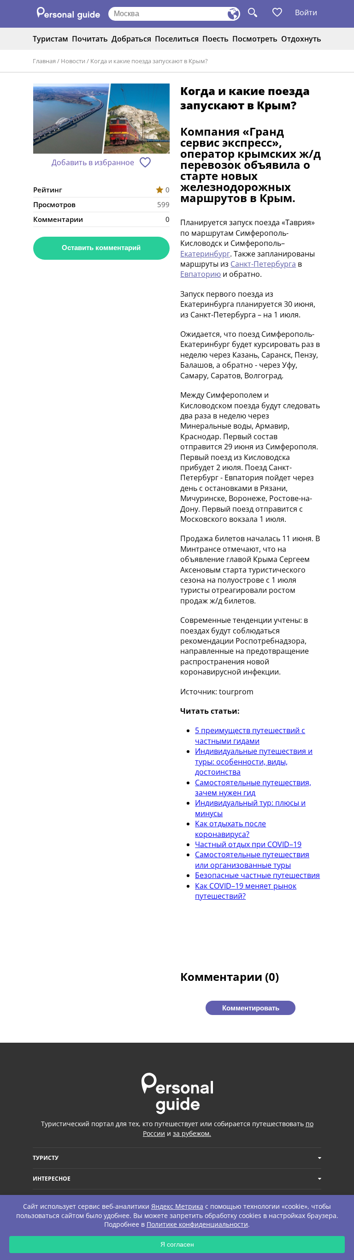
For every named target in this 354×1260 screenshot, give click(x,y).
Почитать (90, 39)
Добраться (131, 39)
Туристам (50, 39)
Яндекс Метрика (177, 1206)
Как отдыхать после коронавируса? (230, 828)
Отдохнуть (301, 39)
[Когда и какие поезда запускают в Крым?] (101, 119)
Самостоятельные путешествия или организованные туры (252, 859)
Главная (44, 61)
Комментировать (250, 1008)
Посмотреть (254, 39)
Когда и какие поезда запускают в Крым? (149, 61)
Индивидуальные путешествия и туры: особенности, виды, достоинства (254, 761)
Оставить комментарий (101, 247)
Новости (73, 61)
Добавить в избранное (93, 162)
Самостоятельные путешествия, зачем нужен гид (253, 787)
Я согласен (177, 1244)
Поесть (215, 39)
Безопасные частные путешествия (257, 875)
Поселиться (177, 39)
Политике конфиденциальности (197, 1224)
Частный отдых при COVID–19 (248, 844)
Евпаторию (200, 274)
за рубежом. (192, 1133)
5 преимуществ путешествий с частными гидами (250, 735)
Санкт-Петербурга (263, 264)
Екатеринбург (205, 254)
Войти (306, 12)
